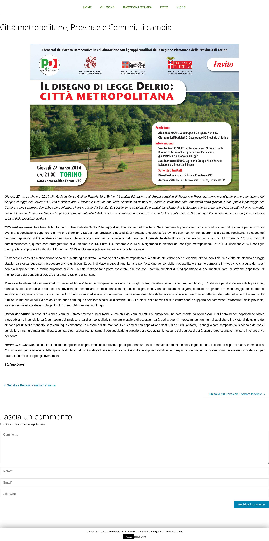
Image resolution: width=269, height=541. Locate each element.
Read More (140, 537)
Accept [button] (129, 537)
